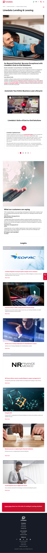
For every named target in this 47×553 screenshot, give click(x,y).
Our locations (23, 526)
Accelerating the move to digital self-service (16, 485)
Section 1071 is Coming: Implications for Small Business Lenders (21, 343)
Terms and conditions (23, 541)
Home (4, 6)
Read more (7, 277)
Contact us (45, 274)
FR (38, 1)
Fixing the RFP (8, 413)
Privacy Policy (23, 542)
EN (36, 1)
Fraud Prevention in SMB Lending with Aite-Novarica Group (19, 307)
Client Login (23, 532)
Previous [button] (18, 153)
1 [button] (20, 153)
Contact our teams (23, 534)
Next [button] (30, 153)
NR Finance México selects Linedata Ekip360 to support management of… (23, 378)
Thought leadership (45, 278)
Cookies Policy (23, 544)
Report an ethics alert (23, 546)
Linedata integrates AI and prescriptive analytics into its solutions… (21, 271)
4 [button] (28, 153)
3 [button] (25, 153)
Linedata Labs (23, 528)
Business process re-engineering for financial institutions (19, 449)
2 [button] (23, 153)
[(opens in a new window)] (16, 539)
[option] (24, 139)
